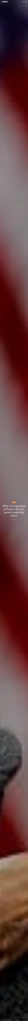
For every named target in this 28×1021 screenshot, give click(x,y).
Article (14, 502)
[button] (25, 1)
